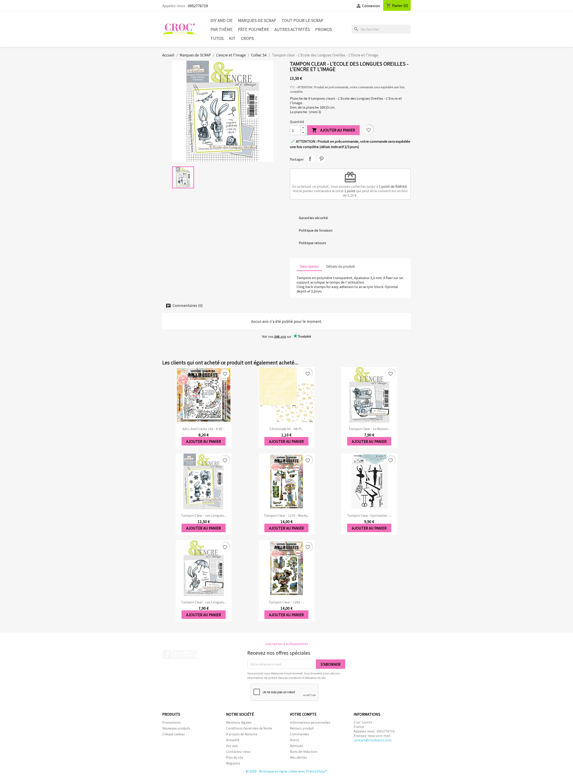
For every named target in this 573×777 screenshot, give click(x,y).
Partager (310, 158)
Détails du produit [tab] (340, 266)
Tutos (217, 38)
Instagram (186, 654)
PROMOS (323, 29)
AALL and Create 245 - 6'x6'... (203, 428)
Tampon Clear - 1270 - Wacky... (286, 515)
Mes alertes (298, 757)
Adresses (296, 745)
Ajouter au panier (333, 130)
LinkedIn (196, 654)
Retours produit (302, 728)
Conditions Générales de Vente (249, 728)
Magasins (233, 763)
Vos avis (232, 745)
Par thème (221, 29)
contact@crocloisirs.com (372, 740)
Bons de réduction (303, 751)
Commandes (299, 734)
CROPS (247, 38)
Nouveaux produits (176, 728)
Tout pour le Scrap (302, 20)
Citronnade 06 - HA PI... (286, 428)
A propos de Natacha (241, 734)
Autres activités (292, 29)
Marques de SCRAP (257, 20)
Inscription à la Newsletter (286, 643)
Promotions (171, 722)
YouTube (177, 654)
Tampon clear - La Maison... (369, 428)
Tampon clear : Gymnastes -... (369, 515)
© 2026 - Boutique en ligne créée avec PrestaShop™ (286, 771)
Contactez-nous (238, 751)
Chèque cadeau (173, 734)
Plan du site (234, 757)
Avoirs (294, 740)
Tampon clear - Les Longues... (203, 515)
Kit (232, 38)
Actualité (232, 740)
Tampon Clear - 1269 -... (286, 602)
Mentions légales (239, 722)
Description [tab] (309, 266)
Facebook (167, 654)
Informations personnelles (310, 722)
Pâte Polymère (253, 29)
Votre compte (303, 714)
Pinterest (321, 158)
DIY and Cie (221, 20)
